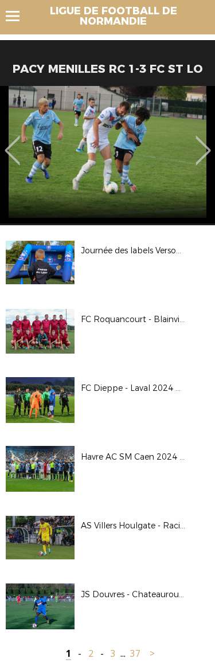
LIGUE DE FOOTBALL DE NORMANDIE (113, 16)
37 (135, 653)
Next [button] (203, 142)
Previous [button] (12, 142)
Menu (18, 16)
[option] (107, 155)
